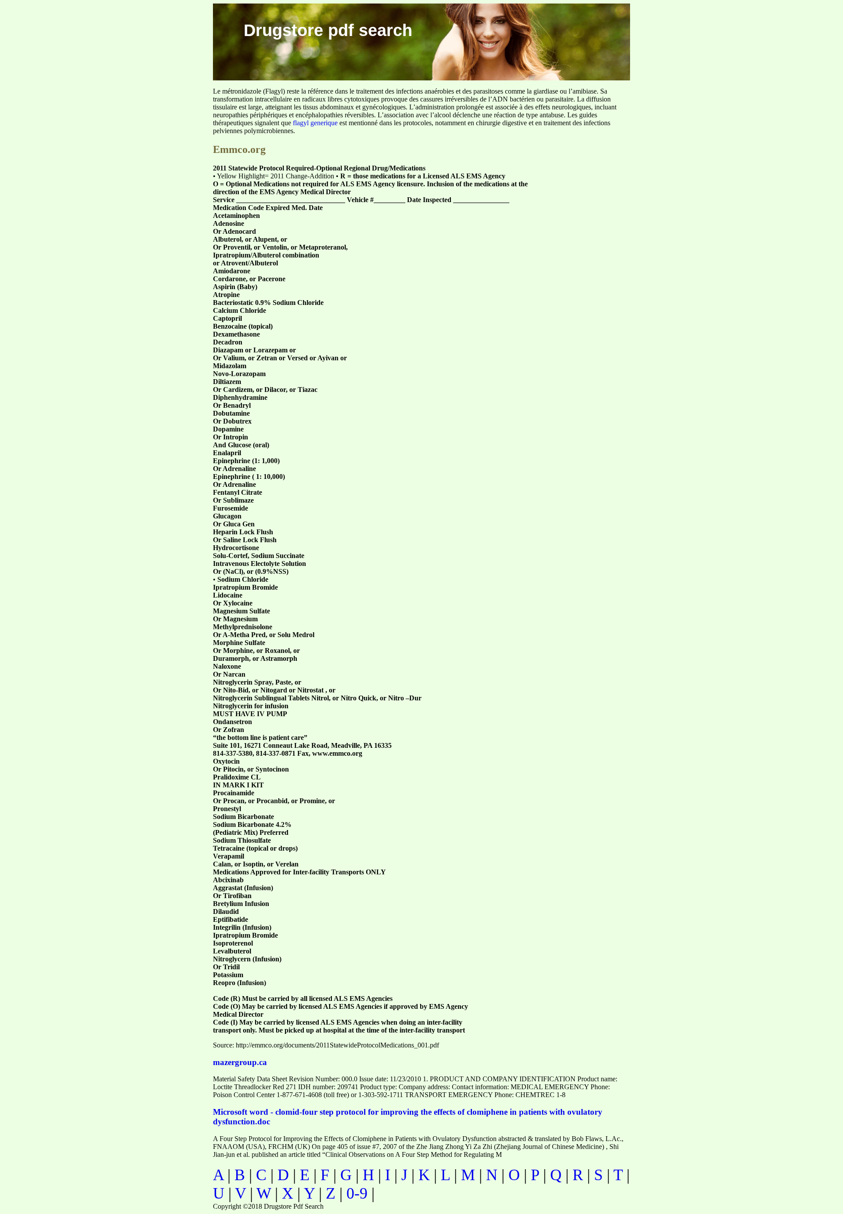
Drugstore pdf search (328, 30)
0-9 (356, 1193)
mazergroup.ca (240, 1062)
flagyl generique (315, 123)
